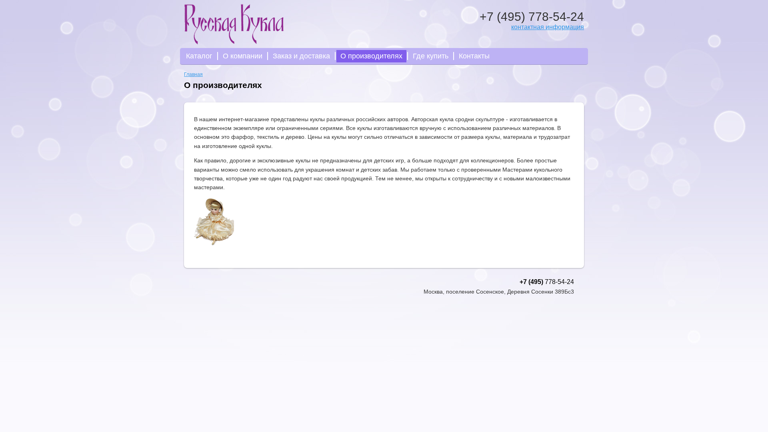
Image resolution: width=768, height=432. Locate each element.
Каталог (199, 56)
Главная (193, 74)
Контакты (474, 56)
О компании (242, 56)
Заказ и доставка (301, 56)
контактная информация (547, 27)
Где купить (430, 56)
